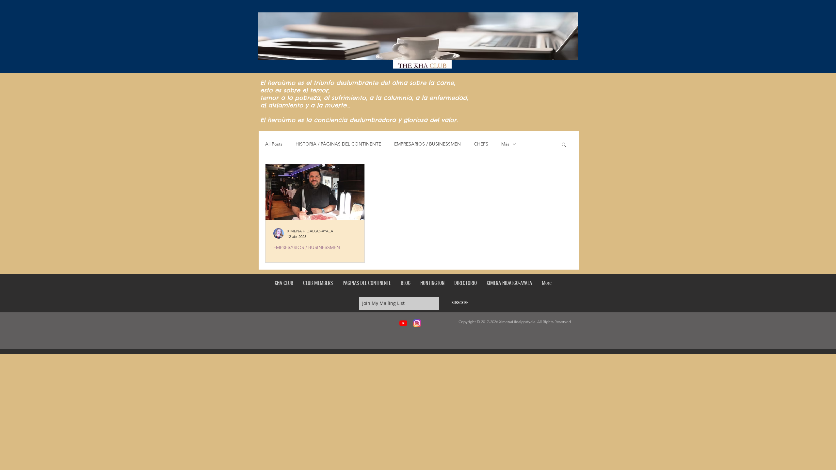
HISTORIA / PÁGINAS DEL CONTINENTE (338, 144)
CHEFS (481, 144)
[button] (564, 145)
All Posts (273, 144)
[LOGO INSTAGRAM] (417, 323)
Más (505, 144)
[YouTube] (403, 323)
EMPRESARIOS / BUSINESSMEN (427, 144)
